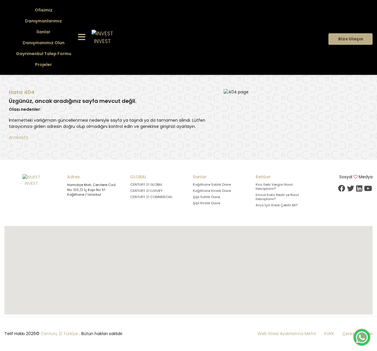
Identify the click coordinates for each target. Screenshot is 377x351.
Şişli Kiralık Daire (206, 203)
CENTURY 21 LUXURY (146, 191)
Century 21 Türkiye (59, 334)
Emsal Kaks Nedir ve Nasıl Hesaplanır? (277, 197)
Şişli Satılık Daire (206, 197)
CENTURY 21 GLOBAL (146, 184)
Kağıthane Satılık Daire (212, 184)
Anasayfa (18, 137)
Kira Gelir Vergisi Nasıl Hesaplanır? (274, 186)
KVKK (329, 334)
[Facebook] (341, 188)
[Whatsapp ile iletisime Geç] (361, 337)
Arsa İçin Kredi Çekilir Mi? (276, 205)
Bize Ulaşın (350, 39)
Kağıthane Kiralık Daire (212, 191)
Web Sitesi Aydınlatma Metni (286, 334)
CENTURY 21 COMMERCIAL (151, 197)
